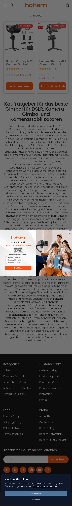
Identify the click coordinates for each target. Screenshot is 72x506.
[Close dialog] (69, 232)
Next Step (18, 268)
